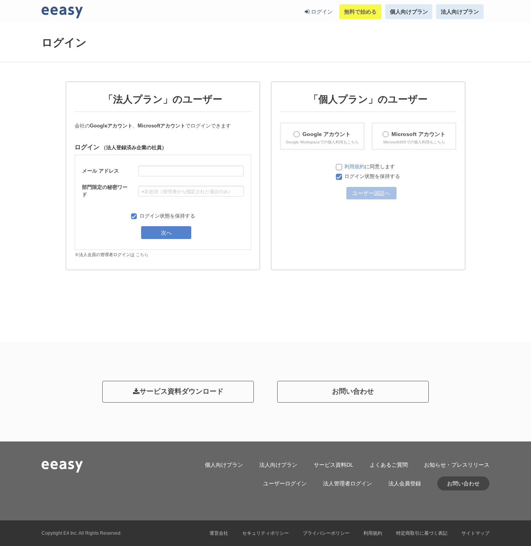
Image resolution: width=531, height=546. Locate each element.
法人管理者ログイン (347, 483)
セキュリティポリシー (265, 533)
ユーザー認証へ (371, 193)
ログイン (321, 12)
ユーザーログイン (285, 483)
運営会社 (219, 533)
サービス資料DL (333, 465)
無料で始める (360, 12)
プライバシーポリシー (326, 533)
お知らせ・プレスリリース (456, 465)
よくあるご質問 (389, 465)
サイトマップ (475, 533)
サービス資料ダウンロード (182, 391)
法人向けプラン (460, 12)
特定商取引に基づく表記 (421, 533)
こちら (142, 254)
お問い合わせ (353, 391)
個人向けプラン (409, 12)
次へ (166, 232)
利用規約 (354, 166)
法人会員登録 (404, 483)
